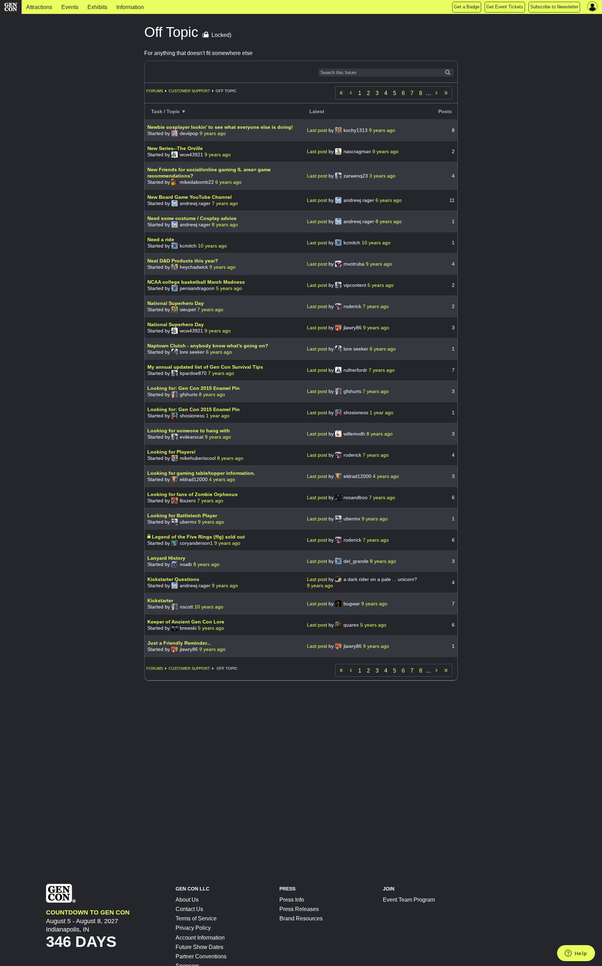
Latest (316, 111)
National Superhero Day (175, 303)
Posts (445, 111)
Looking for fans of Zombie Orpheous (192, 494)
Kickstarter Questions (173, 579)
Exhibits (97, 7)
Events (69, 7)
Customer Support (189, 91)
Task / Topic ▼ (168, 111)
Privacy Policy (193, 928)
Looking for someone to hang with (188, 430)
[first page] (341, 92)
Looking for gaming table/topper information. (201, 473)
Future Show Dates (199, 947)
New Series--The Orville (175, 148)
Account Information (200, 938)
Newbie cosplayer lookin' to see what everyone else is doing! (220, 127)
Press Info (291, 900)
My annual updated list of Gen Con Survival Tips (205, 367)
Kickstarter (160, 600)
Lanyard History (166, 558)
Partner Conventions (201, 956)
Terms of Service (196, 918)
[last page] (446, 92)
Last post (318, 130)
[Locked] (149, 537)
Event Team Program (409, 900)
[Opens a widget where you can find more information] (576, 954)
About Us (187, 900)
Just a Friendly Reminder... (179, 643)
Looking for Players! (171, 452)
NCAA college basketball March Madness (196, 282)
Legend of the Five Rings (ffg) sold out (198, 537)
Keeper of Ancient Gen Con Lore (185, 622)
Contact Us (189, 909)
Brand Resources (301, 918)
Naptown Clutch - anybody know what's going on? (207, 345)
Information (130, 7)
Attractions (39, 7)
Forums (154, 91)
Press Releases (299, 909)
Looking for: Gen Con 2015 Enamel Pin (193, 388)
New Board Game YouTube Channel (189, 197)
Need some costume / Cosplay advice (192, 218)
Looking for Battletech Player (182, 515)
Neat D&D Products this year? (182, 261)
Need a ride (160, 239)
